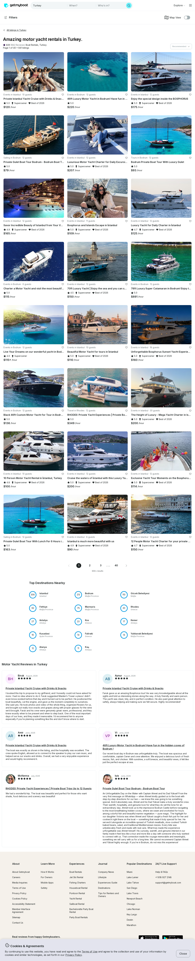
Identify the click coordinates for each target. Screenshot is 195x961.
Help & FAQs (161, 872)
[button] (32, 45)
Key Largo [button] (132, 914)
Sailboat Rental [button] (76, 904)
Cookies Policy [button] (19, 898)
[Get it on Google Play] (172, 938)
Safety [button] (44, 888)
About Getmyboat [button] (21, 872)
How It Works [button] (47, 872)
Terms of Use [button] (90, 951)
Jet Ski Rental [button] (76, 877)
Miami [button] (129, 872)
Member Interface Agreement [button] (21, 910)
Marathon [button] (131, 925)
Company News (106, 872)
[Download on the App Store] (149, 938)
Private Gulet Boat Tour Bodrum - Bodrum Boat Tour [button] (134, 788)
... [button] (108, 565)
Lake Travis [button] (132, 893)
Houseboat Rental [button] (78, 888)
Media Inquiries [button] (19, 882)
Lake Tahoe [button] (133, 882)
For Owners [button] (46, 877)
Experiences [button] (76, 863)
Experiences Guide (107, 882)
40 (116, 565)
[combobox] (49, 5)
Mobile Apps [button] (47, 882)
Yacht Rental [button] (75, 898)
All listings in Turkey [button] (16, 30)
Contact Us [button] (17, 922)
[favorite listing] (63, 94)
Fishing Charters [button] (77, 882)
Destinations (104, 888)
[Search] (129, 5)
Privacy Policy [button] (73, 954)
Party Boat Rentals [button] (78, 917)
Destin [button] (130, 919)
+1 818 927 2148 (163, 877)
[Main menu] (190, 5)
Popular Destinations (139, 863)
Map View (175, 17)
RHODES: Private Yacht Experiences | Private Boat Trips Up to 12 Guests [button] (49, 788)
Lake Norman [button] (133, 909)
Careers (16, 877)
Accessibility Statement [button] (23, 904)
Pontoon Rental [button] (77, 893)
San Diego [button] (132, 888)
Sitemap (16, 917)
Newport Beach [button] (134, 898)
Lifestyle (102, 877)
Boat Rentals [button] (75, 872)
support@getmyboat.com (168, 882)
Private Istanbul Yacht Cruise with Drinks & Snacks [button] (36, 688)
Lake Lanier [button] (132, 877)
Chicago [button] (131, 904)
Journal (102, 863)
